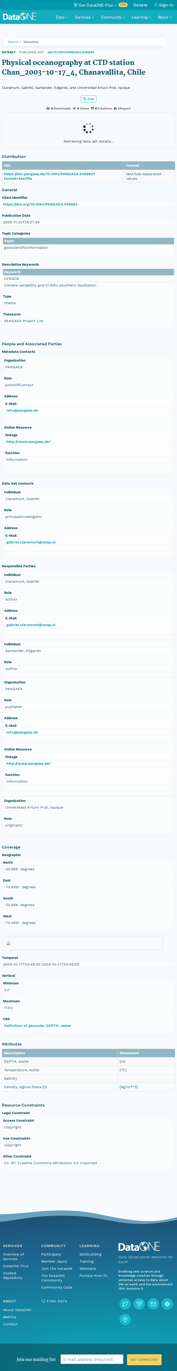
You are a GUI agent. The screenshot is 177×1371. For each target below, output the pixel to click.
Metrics (9, 1317)
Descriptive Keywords (20, 264)
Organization (15, 360)
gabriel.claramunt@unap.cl (31, 542)
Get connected (144, 1359)
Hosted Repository (12, 1275)
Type (7, 296)
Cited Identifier (15, 198)
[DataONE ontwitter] (125, 1304)
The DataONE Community (53, 1277)
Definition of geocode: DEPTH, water (37, 1025)
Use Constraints (16, 1138)
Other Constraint (17, 1156)
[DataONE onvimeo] (139, 1304)
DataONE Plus (15, 1266)
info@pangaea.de (22, 410)
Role (8, 378)
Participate (51, 1254)
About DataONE (17, 1310)
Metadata (31, 42)
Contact (10, 1324)
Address (11, 396)
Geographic (11, 855)
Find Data (57, 1301)
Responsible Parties (18, 566)
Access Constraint (18, 1120)
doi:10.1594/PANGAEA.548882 (71, 52)
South (8, 898)
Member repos (54, 1261)
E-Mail (11, 404)
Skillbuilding (91, 1254)
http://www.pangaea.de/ (28, 441)
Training (87, 1261)
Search (13, 42)
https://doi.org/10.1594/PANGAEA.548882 (40, 204)
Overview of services (13, 1256)
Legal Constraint (16, 1113)
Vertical (8, 976)
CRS (6, 1019)
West (7, 916)
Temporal (10, 958)
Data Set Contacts (18, 483)
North (8, 862)
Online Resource (18, 427)
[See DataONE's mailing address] (125, 1319)
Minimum (11, 983)
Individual (12, 492)
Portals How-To (93, 1275)
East (7, 880)
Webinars (88, 1268)
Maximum (11, 1001)
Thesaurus (12, 314)
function (12, 453)
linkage (11, 435)
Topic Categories (16, 233)
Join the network (57, 1268)
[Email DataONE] (153, 1304)
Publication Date (16, 216)
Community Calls (56, 1287)
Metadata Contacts (18, 352)
